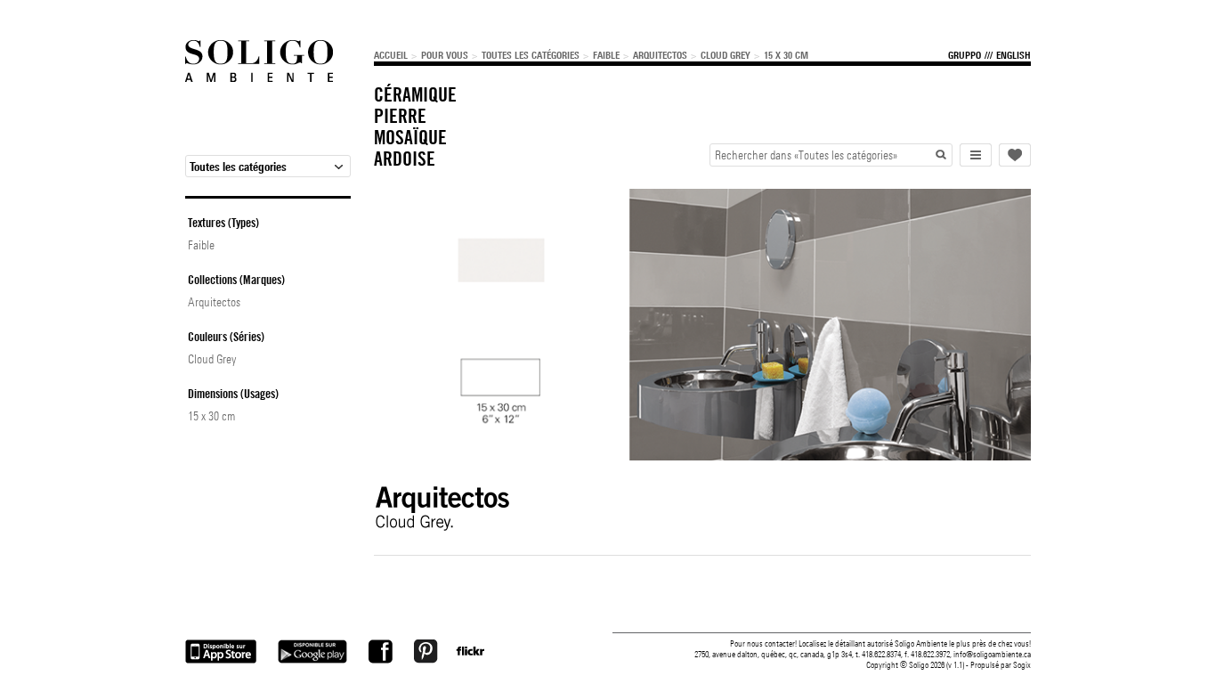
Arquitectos (660, 55)
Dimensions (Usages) (233, 394)
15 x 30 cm (786, 55)
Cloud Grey (725, 55)
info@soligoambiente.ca (992, 654)
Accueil (391, 55)
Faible (606, 55)
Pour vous (444, 55)
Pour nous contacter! (763, 643)
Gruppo (964, 55)
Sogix (1022, 665)
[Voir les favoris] (1015, 155)
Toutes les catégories (531, 55)
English (1013, 55)
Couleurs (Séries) (226, 337)
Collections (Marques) (236, 280)
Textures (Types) (223, 223)
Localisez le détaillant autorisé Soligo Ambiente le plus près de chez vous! (915, 643)
